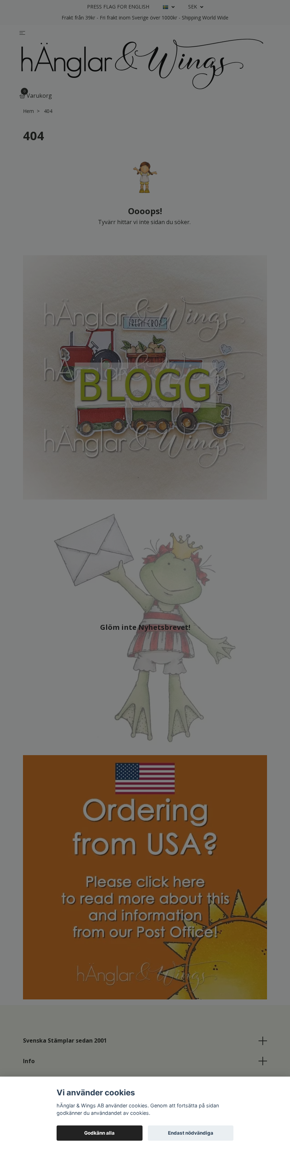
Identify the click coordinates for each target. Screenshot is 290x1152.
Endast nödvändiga (190, 1133)
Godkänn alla (99, 1133)
